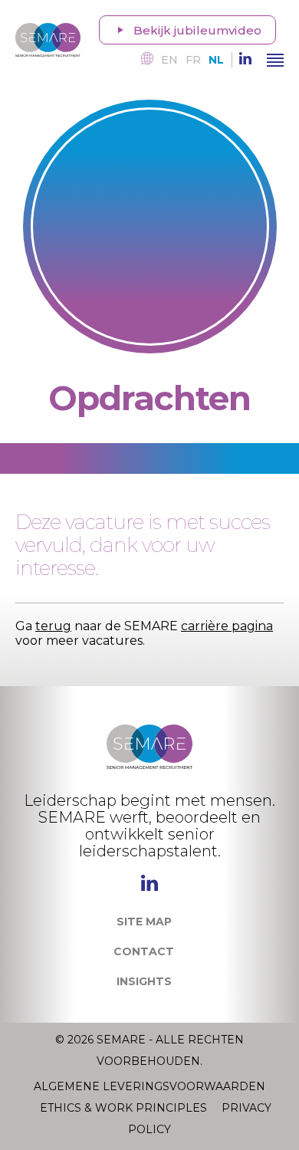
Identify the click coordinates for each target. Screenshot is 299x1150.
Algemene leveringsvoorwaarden (149, 1086)
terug (53, 626)
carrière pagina (227, 626)
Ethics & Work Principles (125, 1108)
